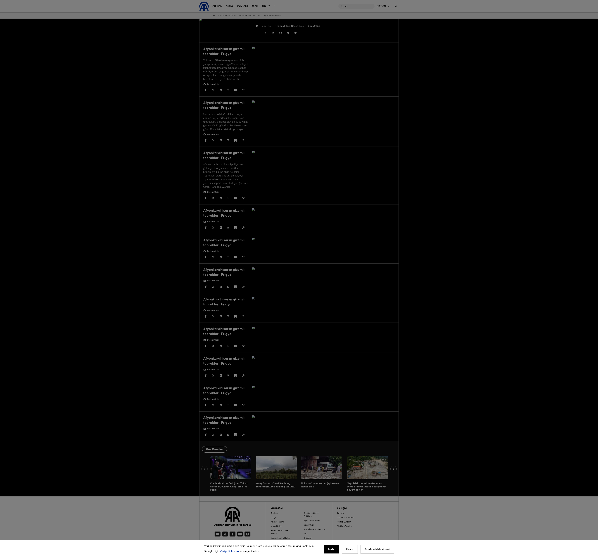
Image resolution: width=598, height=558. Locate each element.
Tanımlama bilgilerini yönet (377, 549)
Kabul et (331, 549)
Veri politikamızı (229, 551)
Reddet (350, 549)
